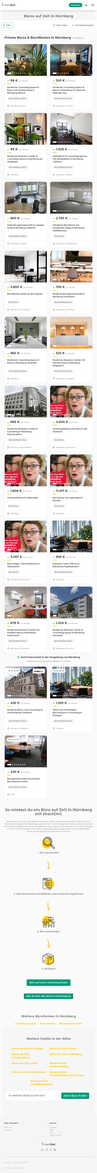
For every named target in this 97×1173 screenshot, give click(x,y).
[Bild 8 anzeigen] (24, 73)
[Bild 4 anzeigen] (16, 73)
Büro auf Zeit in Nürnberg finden (48, 982)
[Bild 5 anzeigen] (18, 73)
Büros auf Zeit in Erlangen (27, 1048)
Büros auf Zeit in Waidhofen (29, 1072)
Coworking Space (25, 1023)
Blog (52, 1130)
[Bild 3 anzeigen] (14, 73)
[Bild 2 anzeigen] (12, 73)
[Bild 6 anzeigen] (20, 73)
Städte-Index (55, 1135)
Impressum (8, 1162)
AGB (16, 1162)
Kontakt (53, 1127)
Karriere (7, 1130)
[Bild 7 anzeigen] (22, 73)
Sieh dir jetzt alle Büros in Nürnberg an (48, 996)
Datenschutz (24, 1162)
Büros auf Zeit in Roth (63, 1048)
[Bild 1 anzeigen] (9, 73)
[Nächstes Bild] (43, 60)
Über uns (8, 1127)
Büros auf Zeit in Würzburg (66, 1054)
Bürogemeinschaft (70, 1023)
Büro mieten (47, 1023)
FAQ (51, 1133)
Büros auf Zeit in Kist (24, 1063)
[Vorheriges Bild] (8, 60)
